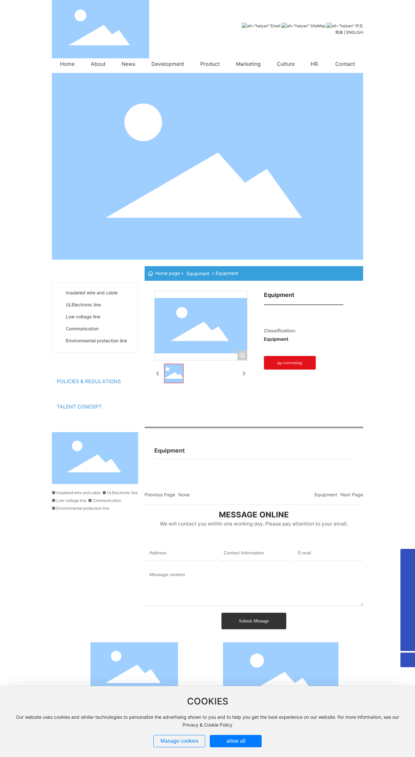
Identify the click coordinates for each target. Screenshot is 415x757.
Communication (82, 328)
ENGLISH (354, 32)
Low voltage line (83, 316)
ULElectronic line (83, 304)
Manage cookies (179, 741)
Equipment (198, 273)
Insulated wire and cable (92, 292)
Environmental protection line (96, 340)
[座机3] (407, 600)
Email (275, 25)
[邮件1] (407, 614)
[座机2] (407, 585)
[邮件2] (407, 629)
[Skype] (407, 556)
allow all (235, 741)
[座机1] (407, 570)
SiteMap (318, 25)
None (184, 494)
